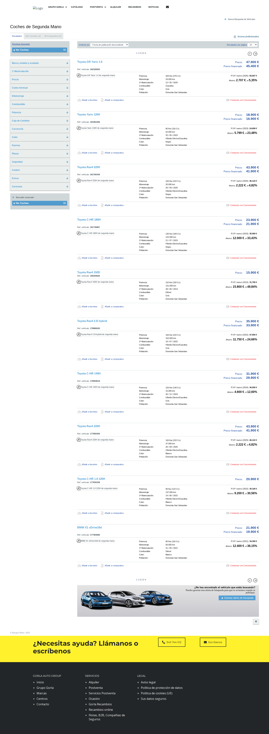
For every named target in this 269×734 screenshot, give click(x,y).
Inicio (40, 682)
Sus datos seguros (153, 699)
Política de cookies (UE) (156, 693)
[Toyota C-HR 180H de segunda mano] (104, 233)
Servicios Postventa (102, 693)
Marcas (42, 693)
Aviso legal (148, 682)
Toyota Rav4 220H (88, 167)
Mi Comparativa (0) (52, 36)
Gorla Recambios (100, 704)
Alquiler (115, 7)
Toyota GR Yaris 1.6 (89, 61)
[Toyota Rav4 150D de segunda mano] (104, 282)
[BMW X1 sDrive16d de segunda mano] (104, 541)
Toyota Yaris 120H (88, 114)
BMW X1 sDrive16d (89, 527)
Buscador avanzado (25, 197)
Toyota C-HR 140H (89, 373)
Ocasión (94, 699)
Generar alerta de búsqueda (238, 597)
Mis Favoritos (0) (33, 36)
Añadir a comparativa (114, 100)
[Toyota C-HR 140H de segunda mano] (104, 387)
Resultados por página (237, 45)
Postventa (96, 7)
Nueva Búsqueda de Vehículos (241, 19)
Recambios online (101, 710)
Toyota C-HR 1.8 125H (91, 478)
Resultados (17, 36)
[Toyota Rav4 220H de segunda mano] (104, 181)
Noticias (153, 7)
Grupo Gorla (56, 7)
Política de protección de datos (162, 688)
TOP (256, 621)
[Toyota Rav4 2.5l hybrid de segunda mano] (104, 335)
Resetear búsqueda (21, 44)
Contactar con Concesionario (243, 100)
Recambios (134, 7)
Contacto (43, 704)
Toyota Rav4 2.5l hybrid (92, 320)
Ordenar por (84, 45)
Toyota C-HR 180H (89, 219)
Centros (42, 699)
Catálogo (77, 7)
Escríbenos (215, 642)
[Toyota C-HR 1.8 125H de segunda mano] (104, 489)
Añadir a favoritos (89, 100)
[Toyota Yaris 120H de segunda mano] (104, 128)
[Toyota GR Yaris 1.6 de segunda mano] (104, 76)
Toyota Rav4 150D (88, 272)
